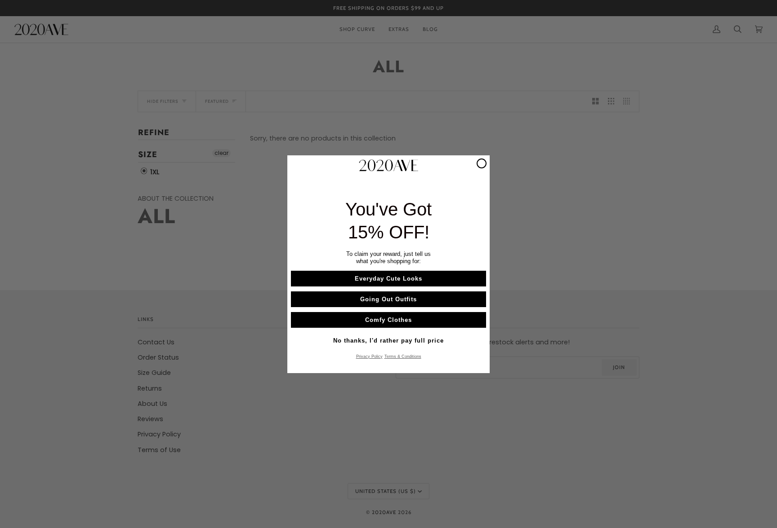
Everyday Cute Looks (388, 278)
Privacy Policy (369, 356)
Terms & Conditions (402, 356)
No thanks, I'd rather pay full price (388, 340)
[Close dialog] (481, 163)
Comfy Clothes (388, 319)
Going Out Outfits (388, 298)
